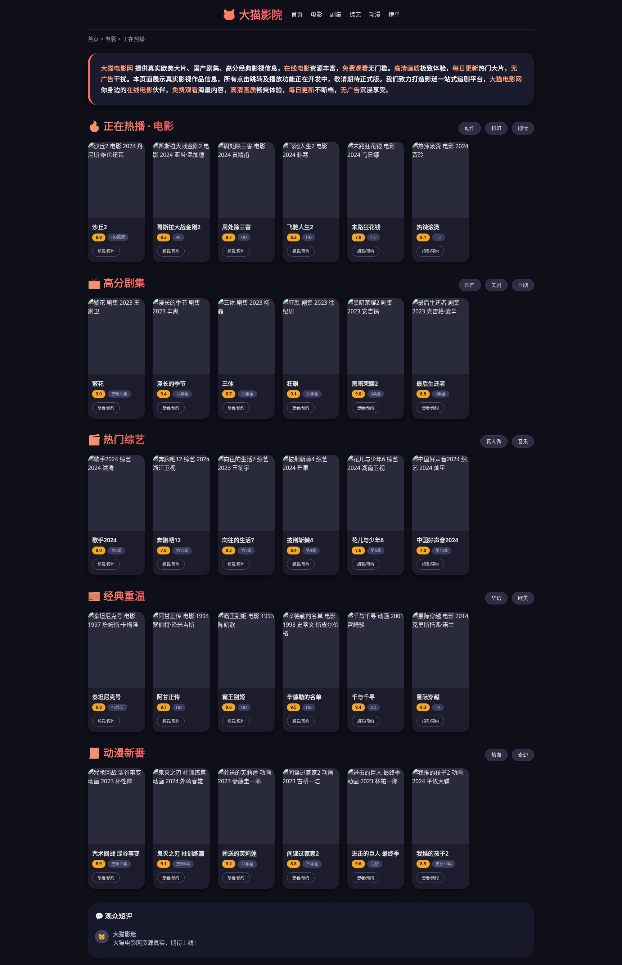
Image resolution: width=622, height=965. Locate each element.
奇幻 (523, 754)
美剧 (496, 284)
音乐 (523, 441)
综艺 (355, 14)
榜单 (394, 14)
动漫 (374, 14)
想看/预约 (106, 251)
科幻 (496, 127)
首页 (297, 14)
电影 (316, 14)
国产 (470, 284)
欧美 (523, 597)
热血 (496, 754)
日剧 (523, 284)
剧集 (336, 14)
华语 (496, 597)
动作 (470, 127)
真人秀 (493, 441)
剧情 (523, 127)
